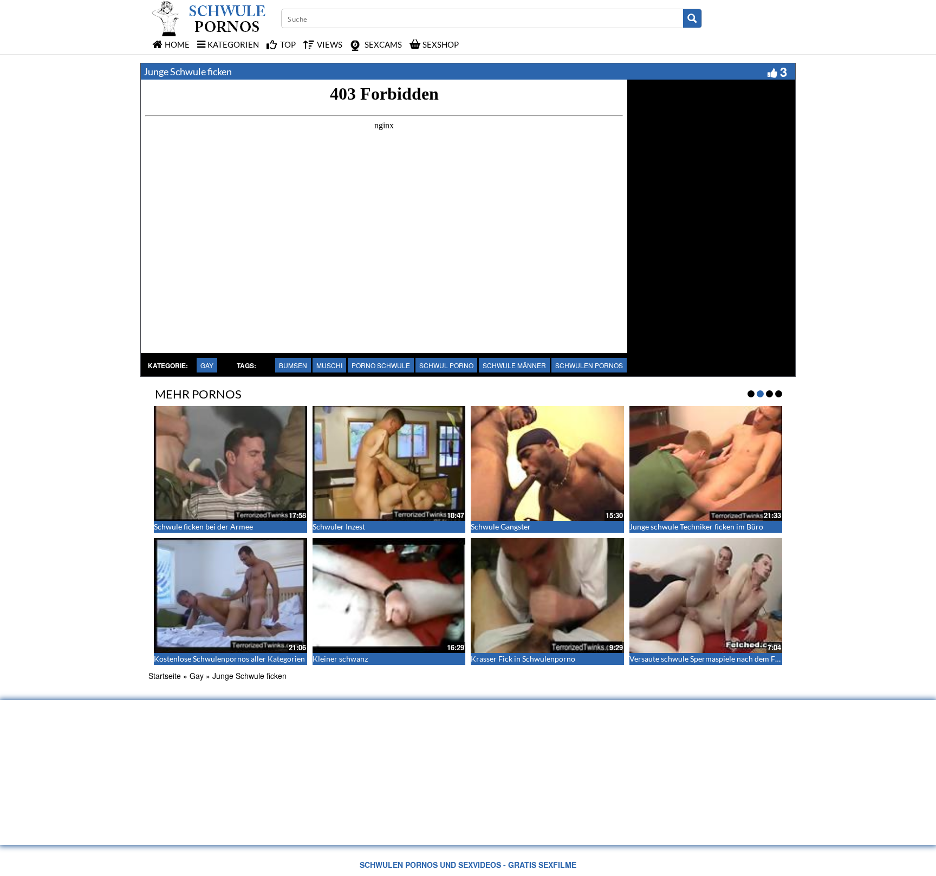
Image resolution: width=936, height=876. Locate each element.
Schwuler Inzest (339, 526)
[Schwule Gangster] (547, 463)
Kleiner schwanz (340, 658)
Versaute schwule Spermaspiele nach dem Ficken (711, 658)
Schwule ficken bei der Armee (203, 526)
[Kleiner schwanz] (389, 595)
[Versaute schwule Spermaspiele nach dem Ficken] (706, 595)
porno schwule (381, 365)
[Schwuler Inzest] (389, 463)
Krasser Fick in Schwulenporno (523, 658)
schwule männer (514, 365)
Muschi (329, 365)
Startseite (164, 675)
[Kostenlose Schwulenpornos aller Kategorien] (230, 595)
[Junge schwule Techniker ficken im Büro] (706, 463)
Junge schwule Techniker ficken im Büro (696, 526)
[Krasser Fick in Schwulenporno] (547, 595)
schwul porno (446, 365)
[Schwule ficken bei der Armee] (230, 463)
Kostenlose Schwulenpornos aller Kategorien (229, 658)
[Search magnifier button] (692, 18)
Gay (206, 365)
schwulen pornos (589, 365)
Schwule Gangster (501, 526)
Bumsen (293, 365)
